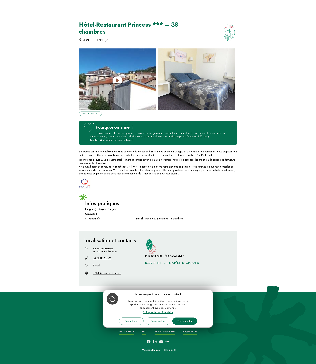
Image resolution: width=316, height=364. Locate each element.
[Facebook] (149, 341)
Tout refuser (131, 321)
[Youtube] (161, 341)
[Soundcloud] (167, 341)
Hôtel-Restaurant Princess (107, 273)
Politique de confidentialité (158, 312)
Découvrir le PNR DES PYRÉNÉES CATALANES (172, 263)
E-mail (96, 265)
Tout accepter (185, 321)
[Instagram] (155, 341)
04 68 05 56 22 (102, 258)
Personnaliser (158, 321)
